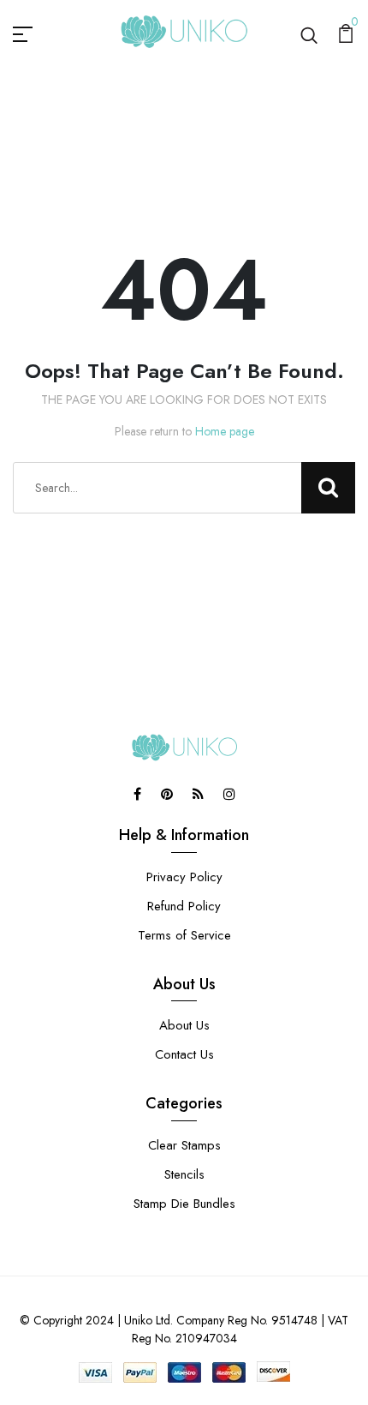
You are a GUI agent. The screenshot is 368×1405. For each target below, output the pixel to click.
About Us (184, 1025)
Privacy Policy (184, 877)
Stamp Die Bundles (184, 1203)
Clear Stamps (184, 1145)
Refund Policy (184, 906)
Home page (224, 431)
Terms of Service (184, 935)
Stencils (184, 1174)
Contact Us (184, 1054)
